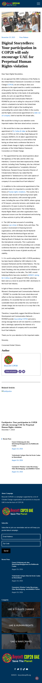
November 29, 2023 (8, 37)
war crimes (13, 225)
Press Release (23, 37)
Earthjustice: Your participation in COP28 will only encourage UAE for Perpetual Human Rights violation (19, 424)
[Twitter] (18, 669)
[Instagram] (21, 669)
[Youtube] (27, 669)
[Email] (23, 371)
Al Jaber (23, 131)
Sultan (17, 131)
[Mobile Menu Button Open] (38, 4)
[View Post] (7, 391)
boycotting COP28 (21, 319)
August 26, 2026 (17, 449)
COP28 (10, 85)
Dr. (14, 131)
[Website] (20, 371)
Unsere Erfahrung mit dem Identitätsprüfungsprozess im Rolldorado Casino (25, 444)
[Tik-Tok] (24, 669)
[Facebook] (15, 669)
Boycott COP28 (11, 366)
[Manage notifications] (37, 678)
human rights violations (17, 192)
